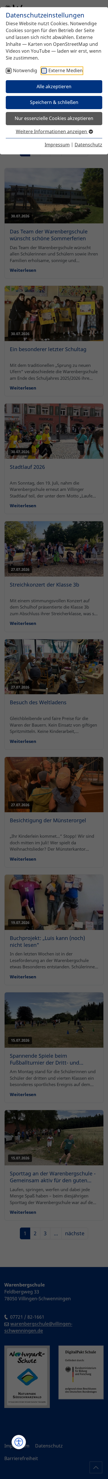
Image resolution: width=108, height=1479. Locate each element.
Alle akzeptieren (54, 86)
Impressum (57, 144)
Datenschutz (88, 144)
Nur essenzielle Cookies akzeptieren (54, 118)
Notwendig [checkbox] (25, 70)
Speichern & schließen (54, 102)
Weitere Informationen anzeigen (52, 131)
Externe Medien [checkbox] (65, 70)
